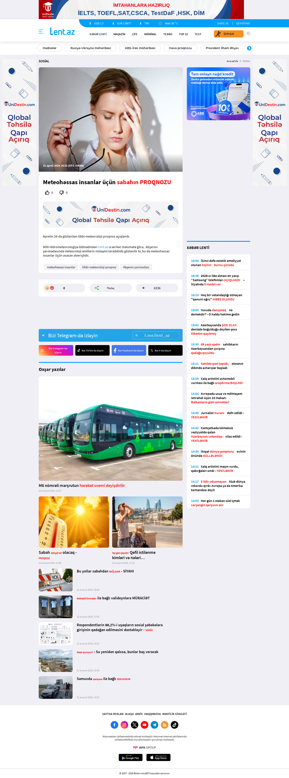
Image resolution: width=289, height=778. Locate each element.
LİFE (135, 34)
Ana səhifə (232, 61)
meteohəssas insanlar (61, 267)
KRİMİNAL (150, 34)
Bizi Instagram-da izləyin (58, 350)
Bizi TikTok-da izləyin (93, 350)
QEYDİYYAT (243, 23)
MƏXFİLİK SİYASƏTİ (174, 714)
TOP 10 (183, 34)
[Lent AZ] (62, 31)
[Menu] (41, 32)
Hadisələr (49, 48)
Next (249, 48)
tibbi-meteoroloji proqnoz (99, 267)
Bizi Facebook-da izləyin (131, 350)
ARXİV (139, 714)
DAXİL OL (223, 23)
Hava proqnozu (180, 48)
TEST (198, 34)
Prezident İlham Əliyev (222, 48)
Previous (39, 48)
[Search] (248, 33)
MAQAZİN (119, 34)
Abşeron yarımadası (136, 267)
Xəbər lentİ (98, 34)
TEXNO (167, 34)
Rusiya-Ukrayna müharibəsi (90, 48)
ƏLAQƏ (129, 714)
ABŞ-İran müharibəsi (140, 48)
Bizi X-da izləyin (163, 350)
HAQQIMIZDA (152, 714)
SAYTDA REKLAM (112, 714)
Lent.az (103, 247)
